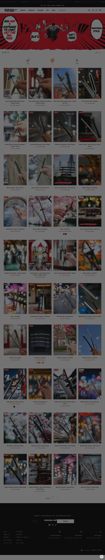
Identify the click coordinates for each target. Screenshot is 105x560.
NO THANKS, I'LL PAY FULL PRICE (67, 293)
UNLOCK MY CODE (67, 289)
